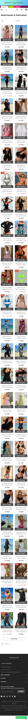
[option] (14, 657)
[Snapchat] (15, 696)
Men (11, 7)
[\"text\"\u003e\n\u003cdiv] (7, 453)
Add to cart (7, 40)
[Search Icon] (17, 10)
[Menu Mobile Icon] (2, 10)
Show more (14, 639)
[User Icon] (21, 10)
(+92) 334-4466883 (6, 669)
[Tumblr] (12, 696)
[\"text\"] (7, 37)
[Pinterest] (9, 696)
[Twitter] (4, 696)
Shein (17, 7)
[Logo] (6, 10)
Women (4, 7)
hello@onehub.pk (7, 667)
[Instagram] (7, 696)
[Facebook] (1, 696)
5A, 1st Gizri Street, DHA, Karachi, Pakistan (12, 672)
